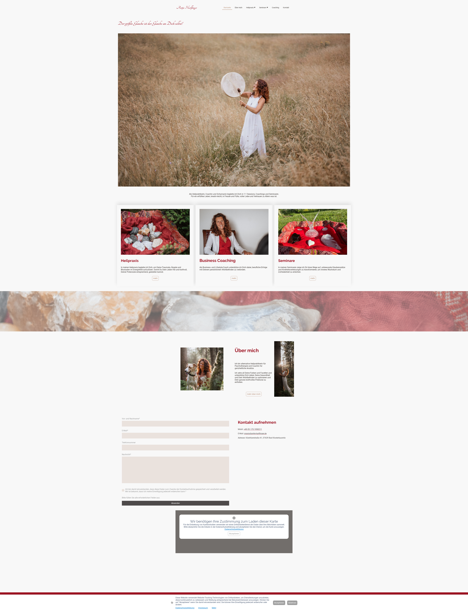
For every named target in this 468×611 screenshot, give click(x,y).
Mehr (214, 608)
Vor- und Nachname (131, 419)
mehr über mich (253, 394)
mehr (155, 278)
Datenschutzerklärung (234, 529)
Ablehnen (292, 603)
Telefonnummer (129, 442)
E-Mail (125, 430)
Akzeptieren (234, 533)
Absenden (175, 503)
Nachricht (126, 454)
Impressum (203, 608)
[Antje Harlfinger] (195, 12)
